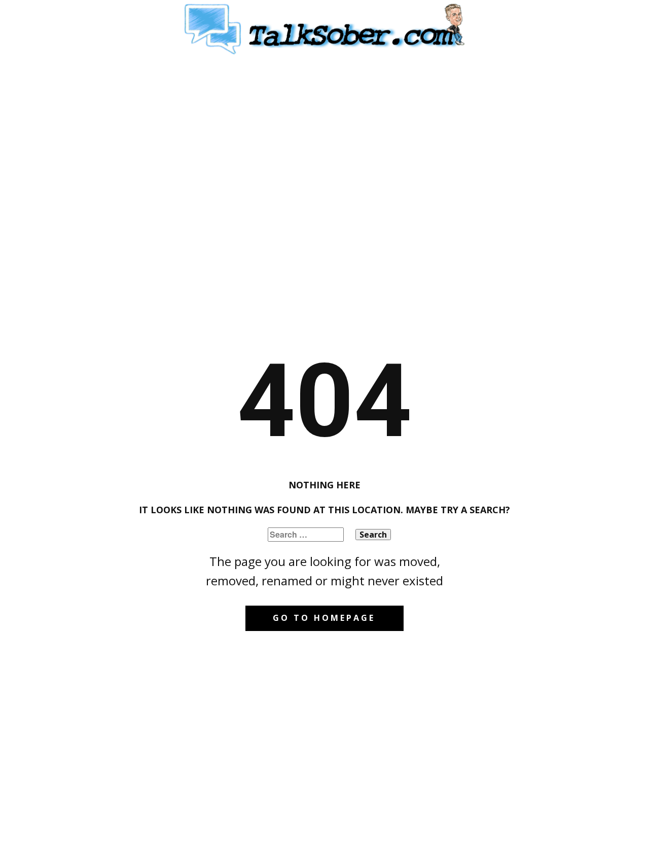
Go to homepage (324, 617)
